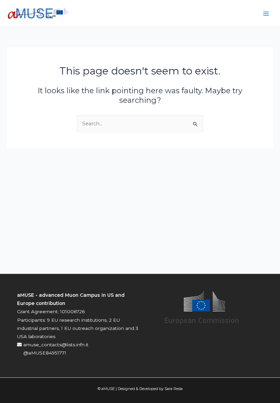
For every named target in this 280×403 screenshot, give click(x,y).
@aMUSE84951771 (44, 353)
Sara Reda (174, 388)
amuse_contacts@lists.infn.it (55, 344)
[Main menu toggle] (266, 13)
